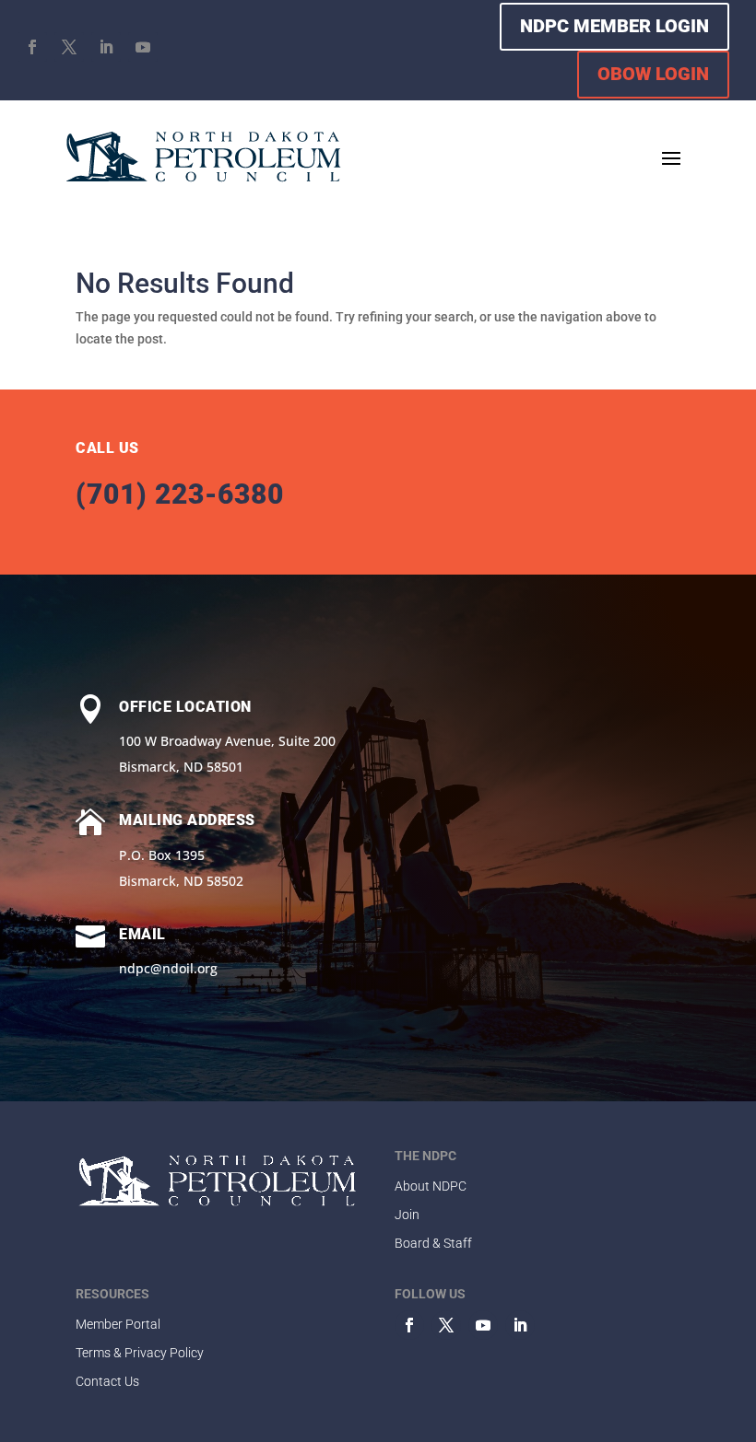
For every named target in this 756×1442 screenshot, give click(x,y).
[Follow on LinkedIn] (106, 47)
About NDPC (431, 1186)
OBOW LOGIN (653, 74)
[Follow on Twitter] (446, 1325)
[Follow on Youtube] (143, 47)
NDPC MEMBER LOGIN (614, 26)
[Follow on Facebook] (32, 47)
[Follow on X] (69, 47)
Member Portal (118, 1324)
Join (407, 1214)
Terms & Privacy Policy (140, 1352)
